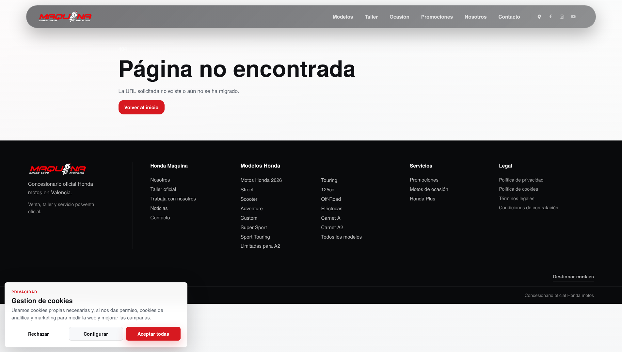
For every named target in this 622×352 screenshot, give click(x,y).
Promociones (437, 16)
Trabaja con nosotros (173, 199)
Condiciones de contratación (528, 207)
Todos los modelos (341, 237)
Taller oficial (163, 189)
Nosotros (475, 16)
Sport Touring (255, 237)
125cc (327, 189)
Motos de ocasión (429, 189)
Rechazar (38, 333)
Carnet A (331, 218)
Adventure (252, 208)
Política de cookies (518, 189)
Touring (329, 180)
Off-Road (331, 199)
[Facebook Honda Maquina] (550, 16)
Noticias (159, 208)
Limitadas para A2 (260, 246)
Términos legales (516, 198)
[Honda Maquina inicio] (65, 16)
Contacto (509, 16)
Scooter (249, 199)
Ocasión (399, 16)
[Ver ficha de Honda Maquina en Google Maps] (539, 16)
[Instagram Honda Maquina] (562, 16)
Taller (371, 16)
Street (247, 189)
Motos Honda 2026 (261, 180)
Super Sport (254, 227)
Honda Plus (422, 199)
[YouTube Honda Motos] (573, 16)
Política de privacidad (521, 180)
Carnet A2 (332, 227)
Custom (249, 218)
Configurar (96, 333)
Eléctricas (332, 208)
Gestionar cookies (573, 276)
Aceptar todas (153, 333)
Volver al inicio (141, 107)
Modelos (343, 16)
